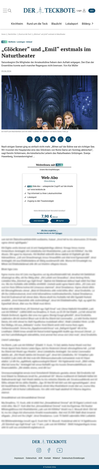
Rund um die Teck (25, 34)
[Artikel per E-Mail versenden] (68, 139)
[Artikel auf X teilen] (37, 139)
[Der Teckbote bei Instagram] (39, 450)
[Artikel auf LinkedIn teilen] (45, 139)
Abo (92, 10)
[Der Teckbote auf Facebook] (49, 450)
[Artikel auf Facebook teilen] (30, 139)
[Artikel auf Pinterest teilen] (53, 139)
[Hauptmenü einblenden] (5, 10)
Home (3, 34)
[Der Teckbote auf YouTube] (59, 450)
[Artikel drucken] (61, 139)
